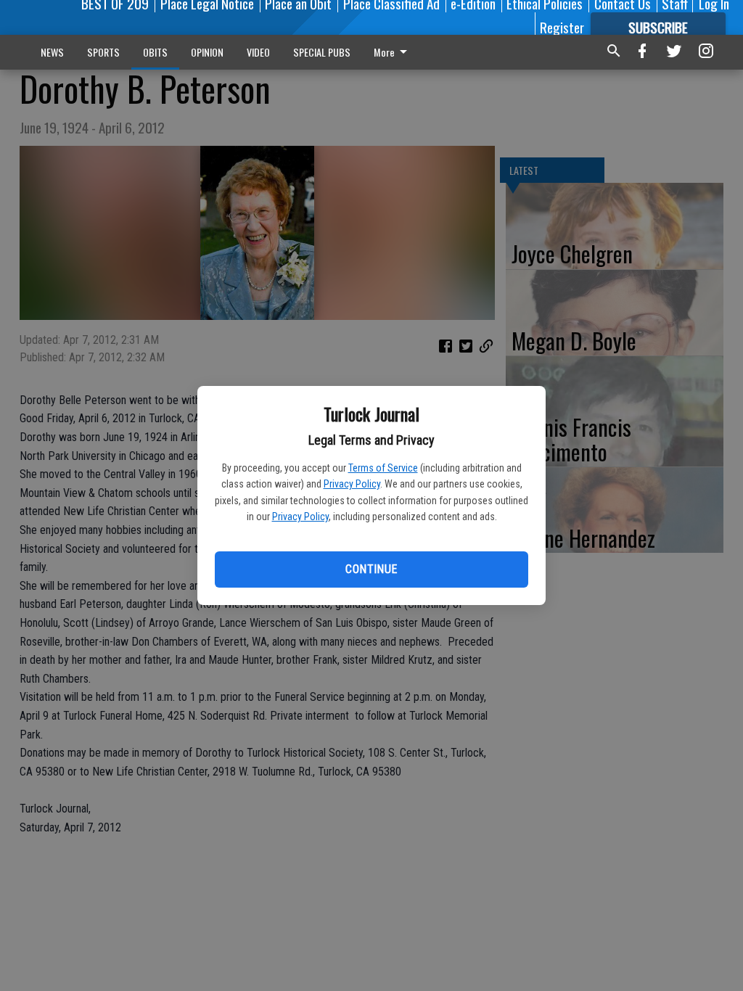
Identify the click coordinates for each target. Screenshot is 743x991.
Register (562, 26)
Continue (371, 569)
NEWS (52, 51)
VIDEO (258, 51)
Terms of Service (383, 468)
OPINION (207, 51)
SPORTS (103, 51)
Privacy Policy (352, 484)
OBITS (155, 51)
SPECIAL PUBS (321, 51)
